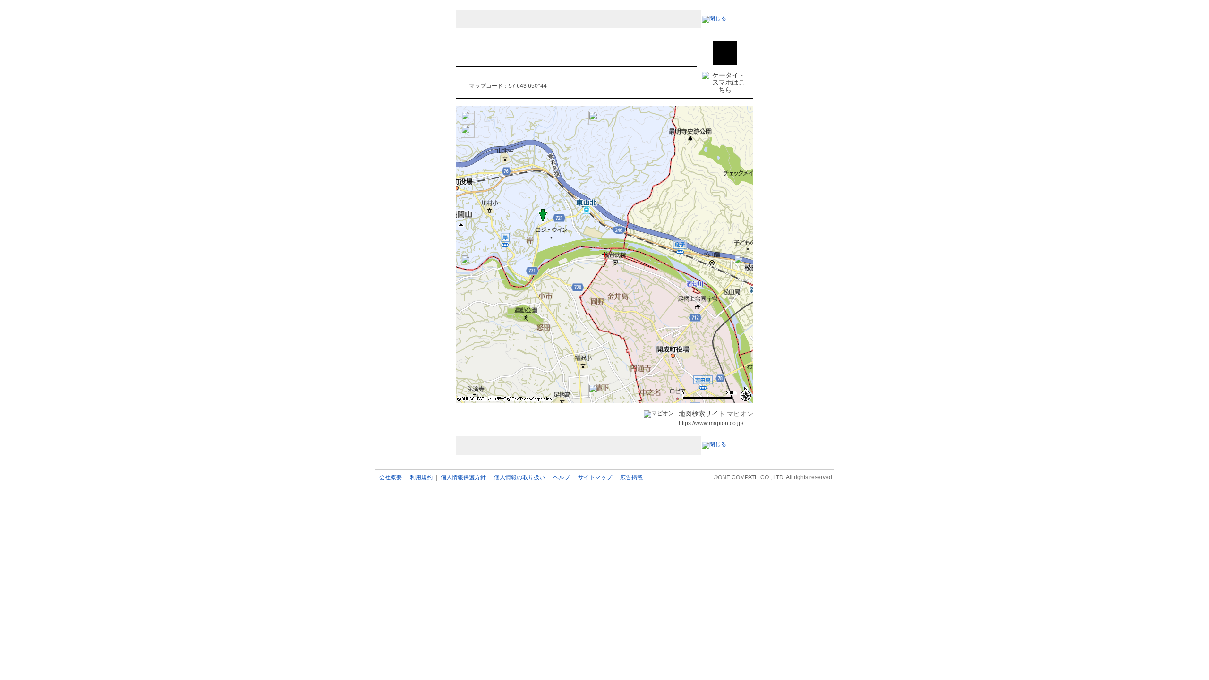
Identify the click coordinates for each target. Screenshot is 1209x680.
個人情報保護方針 (463, 478)
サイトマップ (595, 478)
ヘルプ (561, 478)
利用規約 (421, 478)
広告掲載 (631, 478)
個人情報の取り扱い (519, 478)
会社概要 (390, 478)
